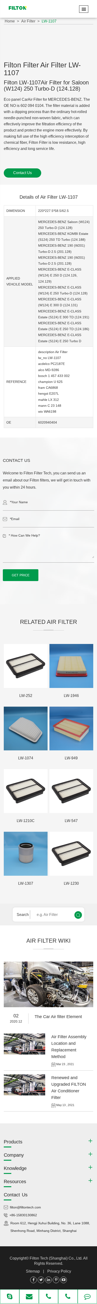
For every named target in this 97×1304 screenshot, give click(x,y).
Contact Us (22, 173)
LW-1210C (26, 821)
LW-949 (71, 758)
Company (14, 1155)
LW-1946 (71, 696)
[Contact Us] (87, 1297)
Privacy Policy (59, 1271)
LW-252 (25, 696)
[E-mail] (29, 1297)
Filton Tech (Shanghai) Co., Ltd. (56, 1258)
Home (10, 21)
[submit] (78, 915)
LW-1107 (49, 21)
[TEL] (48, 1297)
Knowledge (15, 1168)
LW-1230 (71, 883)
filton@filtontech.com (25, 1207)
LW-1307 (25, 883)
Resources (15, 1181)
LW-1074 (25, 758)
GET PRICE (20, 575)
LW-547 (71, 821)
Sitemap (33, 1271)
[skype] (9, 1297)
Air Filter (28, 21)
